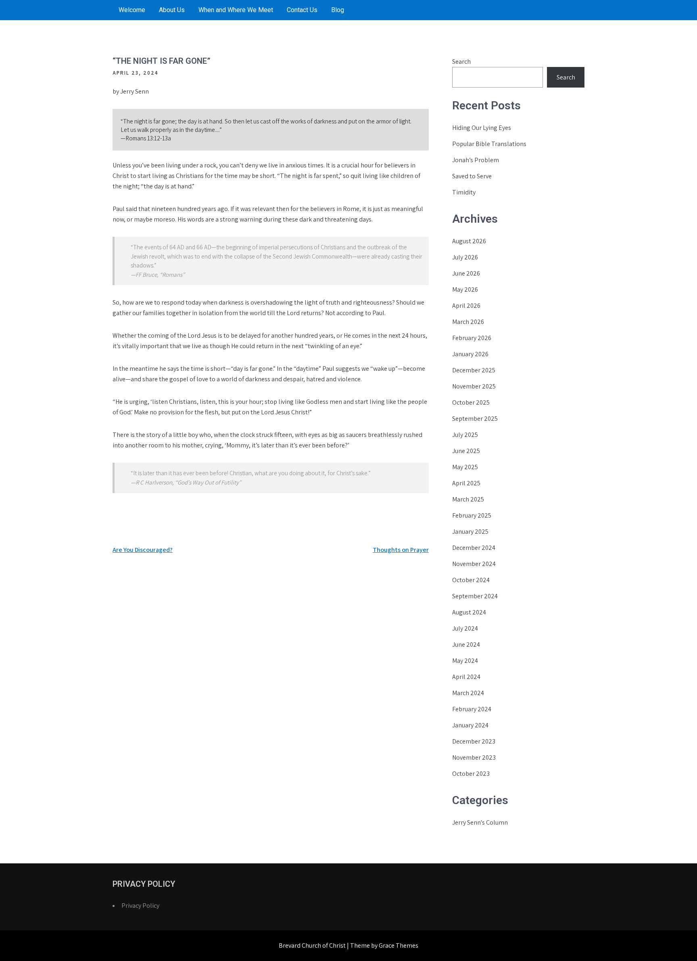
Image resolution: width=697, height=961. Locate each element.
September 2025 (475, 418)
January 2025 (470, 531)
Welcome (132, 10)
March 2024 (468, 693)
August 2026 (469, 241)
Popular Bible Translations (489, 144)
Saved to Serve (472, 176)
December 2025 (473, 370)
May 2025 (465, 467)
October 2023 (471, 773)
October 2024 (471, 580)
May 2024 (465, 660)
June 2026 (466, 273)
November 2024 (474, 564)
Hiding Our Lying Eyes (481, 127)
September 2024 (475, 596)
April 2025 (466, 483)
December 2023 (473, 741)
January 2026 (470, 354)
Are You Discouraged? (143, 549)
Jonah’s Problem (475, 160)
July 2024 (465, 628)
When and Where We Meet (235, 10)
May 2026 (465, 289)
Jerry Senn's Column (480, 822)
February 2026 (471, 338)
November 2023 (474, 757)
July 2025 (465, 434)
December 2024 (473, 547)
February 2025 (471, 515)
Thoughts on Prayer (401, 549)
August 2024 (469, 612)
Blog (337, 10)
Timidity (464, 192)
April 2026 (466, 305)
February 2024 (471, 709)
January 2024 (470, 725)
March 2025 (468, 499)
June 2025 (466, 451)
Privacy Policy (140, 905)
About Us (172, 10)
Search (461, 61)
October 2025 (471, 402)
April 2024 (466, 677)
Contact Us (302, 10)
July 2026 (465, 257)
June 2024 (466, 644)
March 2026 (468, 322)
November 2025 (474, 386)
